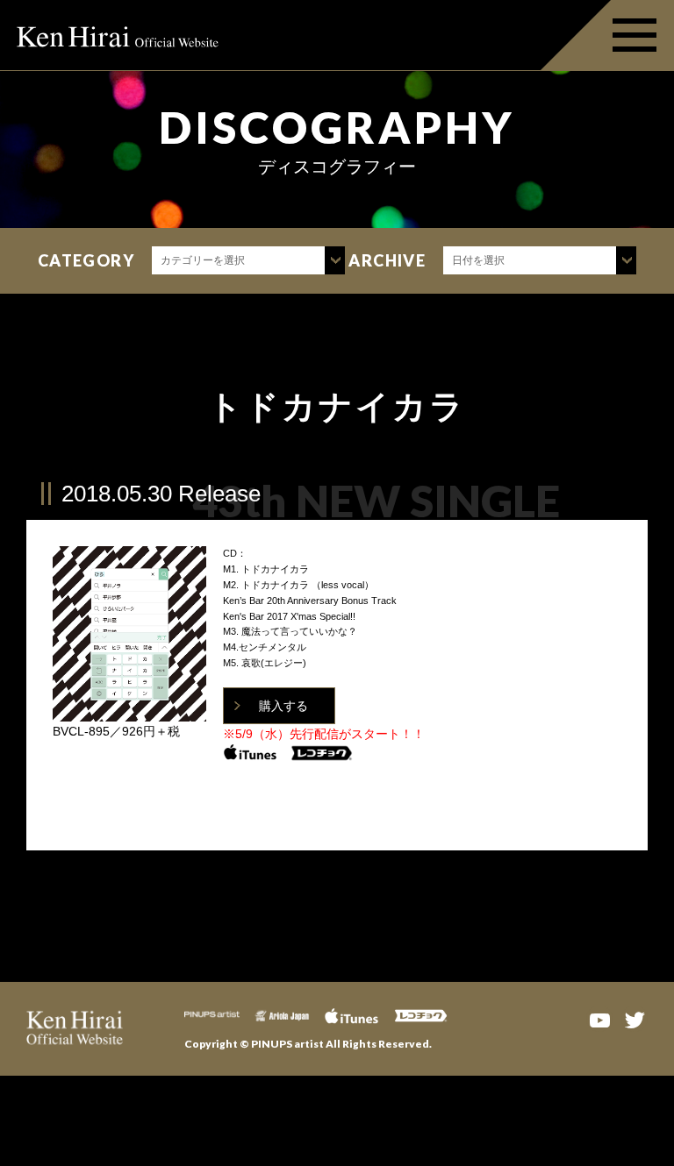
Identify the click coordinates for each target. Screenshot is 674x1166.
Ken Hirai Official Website (118, 35)
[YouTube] (599, 1019)
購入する (283, 706)
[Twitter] (634, 1019)
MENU (607, 35)
